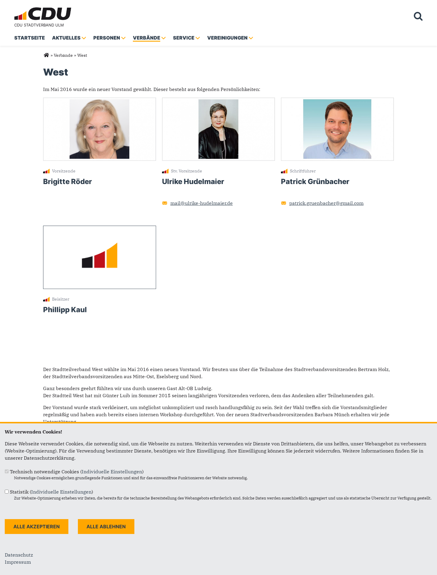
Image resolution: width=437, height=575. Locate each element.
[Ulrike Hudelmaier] (218, 101)
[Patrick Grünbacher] (337, 101)
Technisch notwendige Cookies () (77, 472)
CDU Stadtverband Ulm (39, 25)
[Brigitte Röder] (99, 101)
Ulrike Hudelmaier (193, 181)
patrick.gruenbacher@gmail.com (326, 203)
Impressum (18, 562)
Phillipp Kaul (65, 309)
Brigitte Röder (67, 181)
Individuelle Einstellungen (112, 472)
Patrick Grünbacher (315, 181)
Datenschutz (19, 555)
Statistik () (51, 492)
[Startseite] (44, 8)
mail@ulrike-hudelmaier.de (201, 203)
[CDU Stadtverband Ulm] (46, 55)
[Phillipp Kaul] (99, 229)
